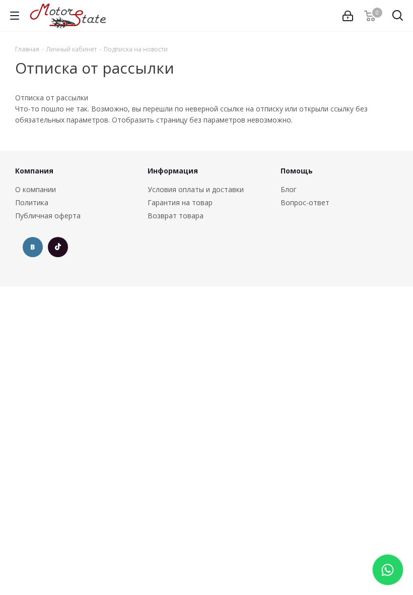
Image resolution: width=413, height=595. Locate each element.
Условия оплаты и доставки (196, 189)
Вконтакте (33, 247)
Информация (173, 170)
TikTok (58, 247)
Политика (31, 202)
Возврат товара (175, 215)
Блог (289, 189)
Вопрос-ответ (305, 202)
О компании (35, 189)
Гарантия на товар (180, 202)
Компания (34, 170)
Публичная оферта (48, 215)
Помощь (297, 170)
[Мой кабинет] (347, 16)
